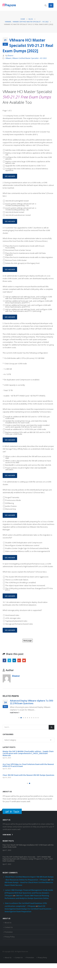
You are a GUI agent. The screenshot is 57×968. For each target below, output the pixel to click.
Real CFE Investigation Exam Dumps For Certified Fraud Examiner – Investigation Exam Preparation (29, 909)
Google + (19, 660)
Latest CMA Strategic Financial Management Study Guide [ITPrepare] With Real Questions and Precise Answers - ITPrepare (29, 893)
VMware (8, 58)
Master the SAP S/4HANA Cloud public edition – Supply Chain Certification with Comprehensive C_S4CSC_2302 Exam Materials (28, 753)
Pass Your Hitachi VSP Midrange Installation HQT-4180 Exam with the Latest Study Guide (28, 846)
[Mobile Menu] (51, 5)
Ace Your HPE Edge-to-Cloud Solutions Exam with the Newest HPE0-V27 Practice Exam (28, 765)
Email (24, 660)
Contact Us (9, 927)
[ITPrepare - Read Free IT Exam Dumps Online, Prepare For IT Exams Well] (9, 5)
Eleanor (10, 55)
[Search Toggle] (45, 5)
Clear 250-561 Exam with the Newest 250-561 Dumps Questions (28, 775)
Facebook (4, 660)
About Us (8, 923)
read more (14, 712)
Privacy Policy (10, 937)
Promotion (9, 932)
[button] (19, 717)
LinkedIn (14, 660)
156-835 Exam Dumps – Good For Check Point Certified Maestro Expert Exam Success (29, 882)
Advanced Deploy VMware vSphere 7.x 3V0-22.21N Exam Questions (32, 702)
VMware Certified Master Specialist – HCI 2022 (29, 58)
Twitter (9, 660)
